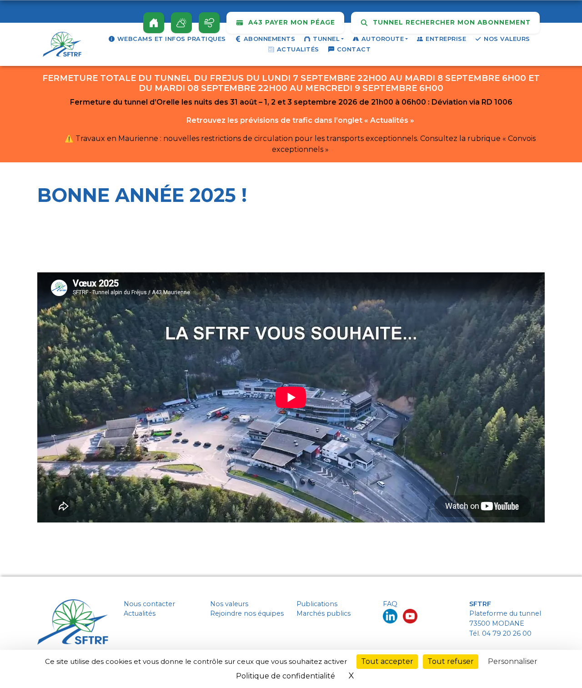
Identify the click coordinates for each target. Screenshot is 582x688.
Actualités (298, 49)
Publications (316, 604)
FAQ (390, 604)
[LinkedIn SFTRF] (390, 616)
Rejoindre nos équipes (247, 613)
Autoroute (382, 38)
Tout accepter (387, 661)
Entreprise (446, 38)
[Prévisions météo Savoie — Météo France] (181, 23)
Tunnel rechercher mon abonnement (451, 22)
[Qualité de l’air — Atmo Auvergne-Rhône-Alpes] (209, 23)
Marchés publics (323, 613)
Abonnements (270, 38)
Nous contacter (149, 604)
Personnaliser (512, 661)
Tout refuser (450, 661)
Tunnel (326, 38)
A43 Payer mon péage (290, 22)
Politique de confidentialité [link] (285, 676)
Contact (354, 49)
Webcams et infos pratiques (171, 38)
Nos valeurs (507, 38)
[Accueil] (154, 23)
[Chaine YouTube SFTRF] (410, 616)
